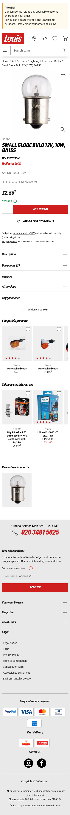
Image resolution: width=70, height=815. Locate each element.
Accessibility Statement (16, 672)
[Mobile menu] (4, 50)
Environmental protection (17, 678)
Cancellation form (13, 666)
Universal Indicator (17, 368)
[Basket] (65, 38)
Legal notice (10, 643)
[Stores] (34, 38)
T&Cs (6, 648)
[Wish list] (55, 38)
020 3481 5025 (39, 532)
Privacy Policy (11, 654)
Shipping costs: (9, 241)
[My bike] (44, 38)
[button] (63, 50)
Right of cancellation (15, 660)
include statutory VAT (24, 233)
